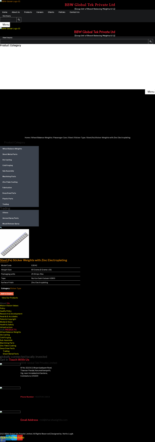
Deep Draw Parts (9, 193)
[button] (5, 24)
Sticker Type (79, 138)
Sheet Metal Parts (9, 154)
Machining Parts (9, 176)
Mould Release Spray (10, 224)
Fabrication (7, 188)
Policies (62, 12)
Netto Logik (68, 434)
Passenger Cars (60, 138)
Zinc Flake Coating (10, 182)
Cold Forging (7, 165)
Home (4, 12)
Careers (40, 12)
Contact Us (74, 12)
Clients (51, 12)
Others (5, 213)
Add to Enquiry (7, 294)
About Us (16, 12)
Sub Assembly (8, 171)
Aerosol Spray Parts (10, 218)
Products (28, 12)
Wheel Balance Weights (41, 138)
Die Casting (7, 160)
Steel (70, 138)
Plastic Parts (7, 199)
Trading (5, 204)
